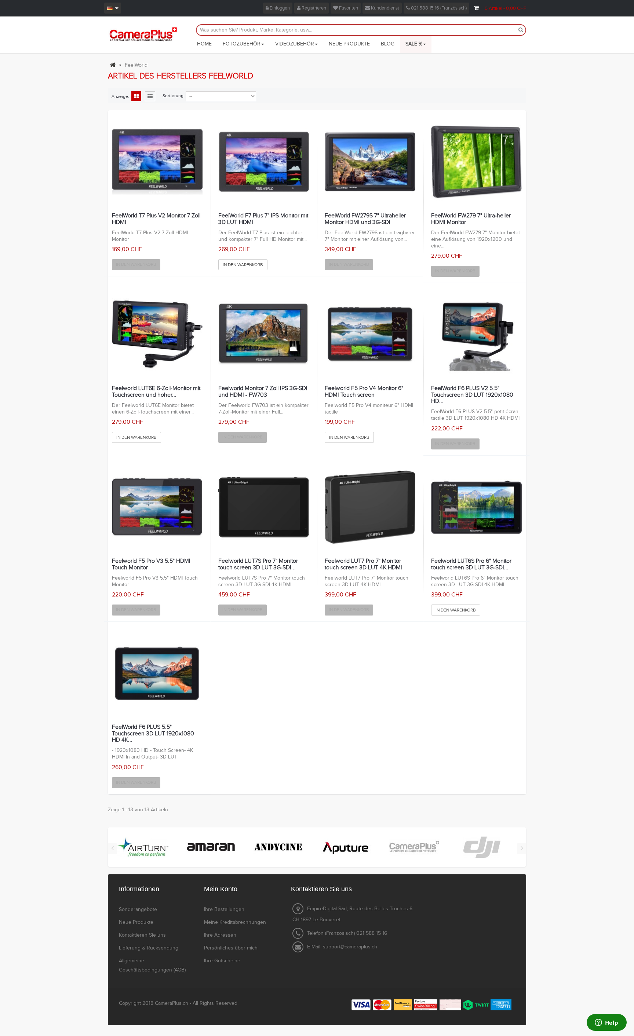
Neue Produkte (136, 922)
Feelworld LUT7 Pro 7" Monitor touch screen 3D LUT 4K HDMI (363, 564)
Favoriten (348, 8)
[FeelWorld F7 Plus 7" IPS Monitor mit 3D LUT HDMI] (263, 162)
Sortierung (173, 95)
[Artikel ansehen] (142, 847)
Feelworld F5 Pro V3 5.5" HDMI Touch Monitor (151, 564)
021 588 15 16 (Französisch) (438, 8)
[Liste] (150, 96)
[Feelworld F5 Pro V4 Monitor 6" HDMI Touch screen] (370, 334)
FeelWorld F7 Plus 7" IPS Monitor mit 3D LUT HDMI (263, 219)
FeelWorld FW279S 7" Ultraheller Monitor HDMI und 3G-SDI (365, 219)
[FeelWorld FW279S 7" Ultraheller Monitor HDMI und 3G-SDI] (370, 162)
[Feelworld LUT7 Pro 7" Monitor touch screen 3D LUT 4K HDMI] (370, 507)
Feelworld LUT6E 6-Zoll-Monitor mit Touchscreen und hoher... (156, 391)
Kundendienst (384, 8)
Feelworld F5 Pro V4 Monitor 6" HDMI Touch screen (364, 391)
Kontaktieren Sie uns (142, 935)
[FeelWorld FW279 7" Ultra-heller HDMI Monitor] (476, 162)
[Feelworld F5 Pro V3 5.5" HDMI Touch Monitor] (157, 507)
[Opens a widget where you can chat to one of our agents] (606, 1023)
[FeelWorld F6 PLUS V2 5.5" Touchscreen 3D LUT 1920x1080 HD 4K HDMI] (476, 334)
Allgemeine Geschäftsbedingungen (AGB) (152, 965)
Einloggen (279, 8)
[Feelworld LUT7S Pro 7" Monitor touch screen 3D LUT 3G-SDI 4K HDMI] (263, 507)
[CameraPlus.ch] (143, 34)
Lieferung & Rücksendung (148, 948)
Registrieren (313, 8)
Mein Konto (220, 889)
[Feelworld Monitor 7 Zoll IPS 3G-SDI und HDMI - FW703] (263, 334)
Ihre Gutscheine (222, 961)
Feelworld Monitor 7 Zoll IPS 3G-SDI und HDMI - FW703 (262, 391)
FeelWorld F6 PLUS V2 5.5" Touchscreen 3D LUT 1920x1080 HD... (472, 395)
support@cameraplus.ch (350, 947)
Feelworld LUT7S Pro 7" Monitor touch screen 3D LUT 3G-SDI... (258, 564)
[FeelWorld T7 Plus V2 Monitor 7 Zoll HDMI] (157, 162)
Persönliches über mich (231, 948)
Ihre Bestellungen (224, 909)
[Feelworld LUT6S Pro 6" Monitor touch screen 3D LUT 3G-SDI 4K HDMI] (476, 507)
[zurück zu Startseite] (113, 65)
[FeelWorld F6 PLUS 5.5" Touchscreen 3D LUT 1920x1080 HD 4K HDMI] (157, 673)
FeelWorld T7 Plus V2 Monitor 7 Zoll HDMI (156, 219)
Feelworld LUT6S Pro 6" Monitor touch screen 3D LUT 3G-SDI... (471, 564)
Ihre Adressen (220, 935)
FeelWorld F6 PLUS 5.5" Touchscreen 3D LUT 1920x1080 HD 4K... (153, 733)
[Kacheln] (136, 96)
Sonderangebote (138, 909)
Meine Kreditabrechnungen (235, 922)
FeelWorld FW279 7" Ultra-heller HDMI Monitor (471, 219)
